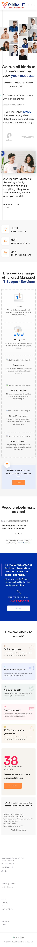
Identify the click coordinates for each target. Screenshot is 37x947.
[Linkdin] (6, 871)
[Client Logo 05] (9, 137)
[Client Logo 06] (27, 137)
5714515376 (10, 864)
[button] (16, 534)
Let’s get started (23, 543)
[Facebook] (2, 871)
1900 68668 (18, 601)
